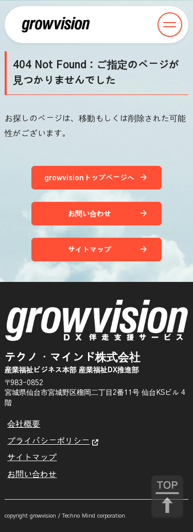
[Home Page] (55, 24)
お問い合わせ (32, 474)
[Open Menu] (169, 24)
